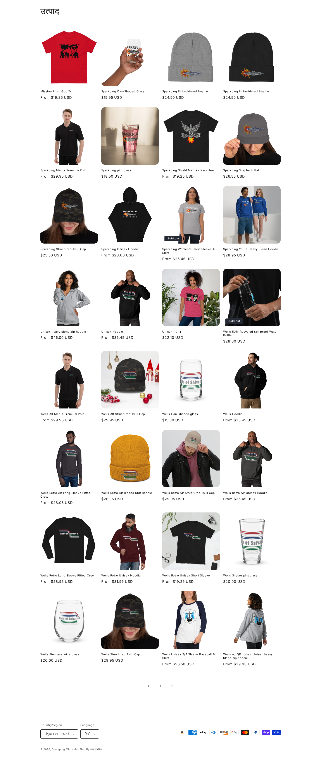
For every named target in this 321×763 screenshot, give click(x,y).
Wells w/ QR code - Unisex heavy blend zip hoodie (248, 656)
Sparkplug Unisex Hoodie (120, 249)
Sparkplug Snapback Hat (241, 170)
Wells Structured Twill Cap (120, 654)
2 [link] (172, 686)
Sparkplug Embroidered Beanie (185, 91)
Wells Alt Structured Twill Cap (123, 414)
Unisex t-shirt (172, 331)
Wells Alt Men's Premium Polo (62, 414)
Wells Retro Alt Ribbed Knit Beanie (126, 493)
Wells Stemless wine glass (59, 654)
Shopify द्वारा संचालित (90, 749)
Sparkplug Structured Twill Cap (63, 249)
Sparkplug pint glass (116, 170)
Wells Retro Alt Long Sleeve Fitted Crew (65, 494)
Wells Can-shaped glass (180, 414)
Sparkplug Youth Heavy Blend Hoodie (251, 249)
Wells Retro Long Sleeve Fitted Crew (67, 575)
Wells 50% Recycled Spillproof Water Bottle (250, 333)
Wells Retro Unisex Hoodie (121, 575)
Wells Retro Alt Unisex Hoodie (245, 493)
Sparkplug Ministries (65, 749)
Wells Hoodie (233, 414)
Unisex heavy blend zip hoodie (63, 331)
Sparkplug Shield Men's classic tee (188, 170)
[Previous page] (149, 686)
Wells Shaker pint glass (240, 575)
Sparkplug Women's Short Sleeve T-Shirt (189, 250)
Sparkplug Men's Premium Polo (63, 170)
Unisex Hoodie (112, 331)
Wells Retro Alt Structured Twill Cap (188, 493)
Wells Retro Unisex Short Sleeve (186, 575)
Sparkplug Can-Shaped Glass (123, 91)
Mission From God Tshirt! (59, 91)
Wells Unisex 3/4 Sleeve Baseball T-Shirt (189, 656)
